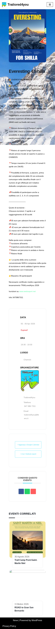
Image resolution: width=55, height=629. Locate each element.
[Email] (33, 491)
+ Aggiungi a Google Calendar (28, 445)
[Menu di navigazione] (50, 4)
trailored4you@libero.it (31, 416)
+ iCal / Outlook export (28, 454)
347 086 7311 (30, 406)
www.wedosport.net (27, 291)
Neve (15, 620)
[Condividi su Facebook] (21, 491)
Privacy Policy (9, 626)
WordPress (37, 620)
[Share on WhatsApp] (27, 491)
